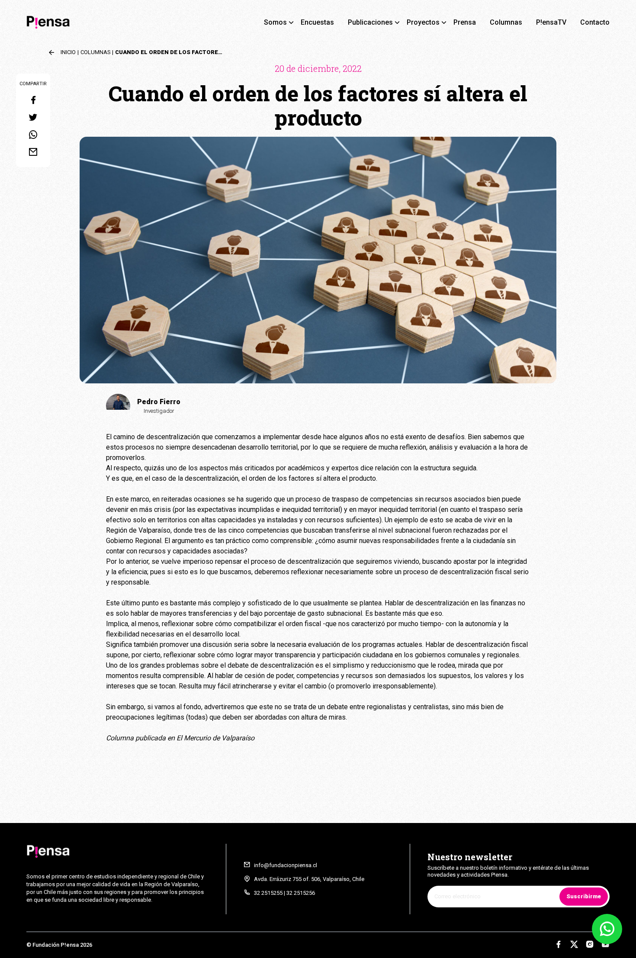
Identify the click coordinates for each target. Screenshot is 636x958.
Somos (275, 22)
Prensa (464, 22)
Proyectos (423, 22)
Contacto (595, 22)
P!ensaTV (551, 22)
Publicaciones (370, 22)
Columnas (506, 22)
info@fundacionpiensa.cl (285, 865)
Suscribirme (583, 896)
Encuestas (317, 22)
